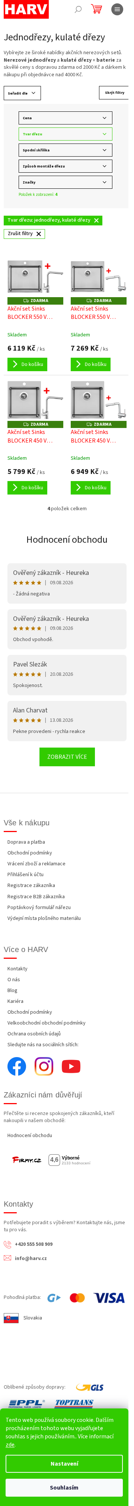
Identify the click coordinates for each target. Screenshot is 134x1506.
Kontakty (17, 969)
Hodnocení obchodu (67, 539)
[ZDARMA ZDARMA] (35, 277)
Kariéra (15, 1001)
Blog (12, 990)
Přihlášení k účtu (25, 874)
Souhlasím (64, 1488)
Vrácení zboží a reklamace (36, 864)
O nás (13, 979)
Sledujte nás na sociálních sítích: (43, 1044)
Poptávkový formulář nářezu (39, 907)
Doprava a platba (26, 842)
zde (10, 1445)
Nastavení (64, 1464)
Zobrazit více (67, 757)
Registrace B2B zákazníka (36, 896)
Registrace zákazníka (31, 885)
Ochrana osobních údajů (34, 1034)
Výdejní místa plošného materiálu (44, 918)
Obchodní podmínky (29, 853)
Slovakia (32, 1318)
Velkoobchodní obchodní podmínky (46, 1023)
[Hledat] (78, 9)
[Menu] (117, 9)
